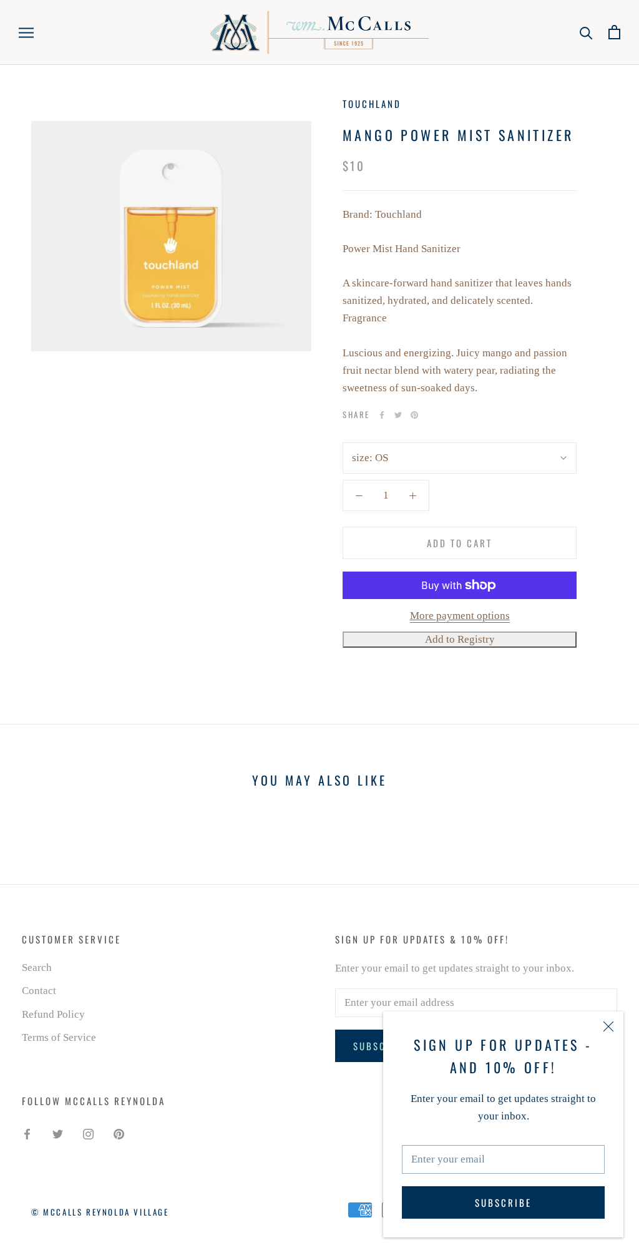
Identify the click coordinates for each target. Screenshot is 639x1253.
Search (37, 967)
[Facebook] (382, 415)
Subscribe (503, 1202)
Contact (39, 991)
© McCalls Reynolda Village (100, 1212)
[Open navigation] (26, 32)
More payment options (460, 616)
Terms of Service (59, 1037)
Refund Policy (53, 1014)
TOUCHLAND (372, 103)
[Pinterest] (414, 415)
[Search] (586, 32)
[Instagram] (88, 1134)
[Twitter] (398, 415)
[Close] (608, 1026)
